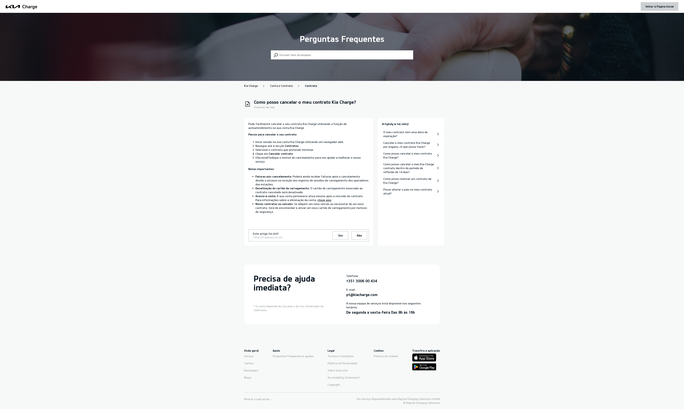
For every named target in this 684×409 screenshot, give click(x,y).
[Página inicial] (21, 6)
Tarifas (248, 363)
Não (359, 235)
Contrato (311, 85)
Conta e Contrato (281, 85)
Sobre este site (338, 370)
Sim (340, 235)
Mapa (247, 377)
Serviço (248, 356)
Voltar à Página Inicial (659, 6)
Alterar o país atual (257, 399)
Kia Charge (251, 85)
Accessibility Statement (344, 377)
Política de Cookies (386, 356)
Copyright (334, 384)
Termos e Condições (341, 356)
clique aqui (324, 200)
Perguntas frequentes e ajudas (293, 356)
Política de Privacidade (342, 363)
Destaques (251, 370)
